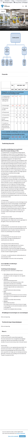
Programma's (13, 0)
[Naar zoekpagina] (23, 6)
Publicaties (2, 0)
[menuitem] (8, 2)
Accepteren (22, 436)
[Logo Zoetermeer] (5, 6)
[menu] (26, 6)
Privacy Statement (21, 433)
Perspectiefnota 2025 (7, 0)
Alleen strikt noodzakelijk (13, 436)
